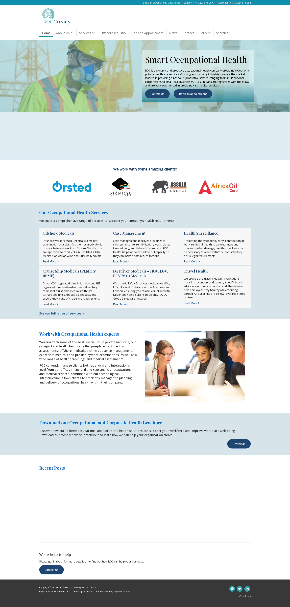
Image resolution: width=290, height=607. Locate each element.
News (173, 33)
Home (46, 33)
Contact (188, 33)
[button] (239, 443)
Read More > (51, 261)
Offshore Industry (113, 33)
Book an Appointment (148, 33)
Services (85, 33)
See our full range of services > (61, 313)
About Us (63, 33)
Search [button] (221, 33)
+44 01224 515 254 (240, 2)
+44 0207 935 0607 (203, 2)
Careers (205, 33)
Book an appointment (193, 94)
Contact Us (157, 94)
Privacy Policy (81, 587)
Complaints (245, 596)
